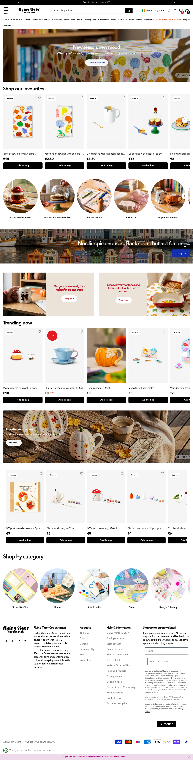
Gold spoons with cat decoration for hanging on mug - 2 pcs (105, 154)
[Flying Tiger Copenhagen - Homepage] (29, 10)
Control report (114, 698)
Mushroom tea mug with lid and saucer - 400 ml (19, 388)
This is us (84, 633)
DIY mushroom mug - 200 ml (102, 528)
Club (82, 638)
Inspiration (85, 660)
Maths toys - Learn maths (141, 388)
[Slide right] (185, 196)
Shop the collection (96, 62)
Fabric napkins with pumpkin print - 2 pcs (64, 154)
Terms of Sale (114, 660)
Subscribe (166, 724)
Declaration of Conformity (121, 687)
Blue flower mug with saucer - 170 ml (64, 388)
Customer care (115, 649)
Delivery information (118, 633)
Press (82, 654)
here (123, 757)
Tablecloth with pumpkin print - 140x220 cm (19, 154)
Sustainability (87, 649)
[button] (6, 10)
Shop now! (69, 298)
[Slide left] (8, 196)
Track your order (116, 638)
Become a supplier (117, 703)
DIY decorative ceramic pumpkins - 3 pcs (146, 528)
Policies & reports (116, 671)
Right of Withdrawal (117, 654)
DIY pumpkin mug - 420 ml (60, 528)
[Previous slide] (8, 120)
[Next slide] (185, 120)
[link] (169, 11)
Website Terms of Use (118, 665)
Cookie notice (114, 681)
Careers (84, 643)
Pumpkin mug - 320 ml (98, 388)
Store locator (114, 643)
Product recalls (115, 692)
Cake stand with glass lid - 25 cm (145, 154)
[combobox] (167, 661)
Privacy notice (114, 676)
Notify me (181, 253)
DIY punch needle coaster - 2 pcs (23, 528)
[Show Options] (183, 661)
